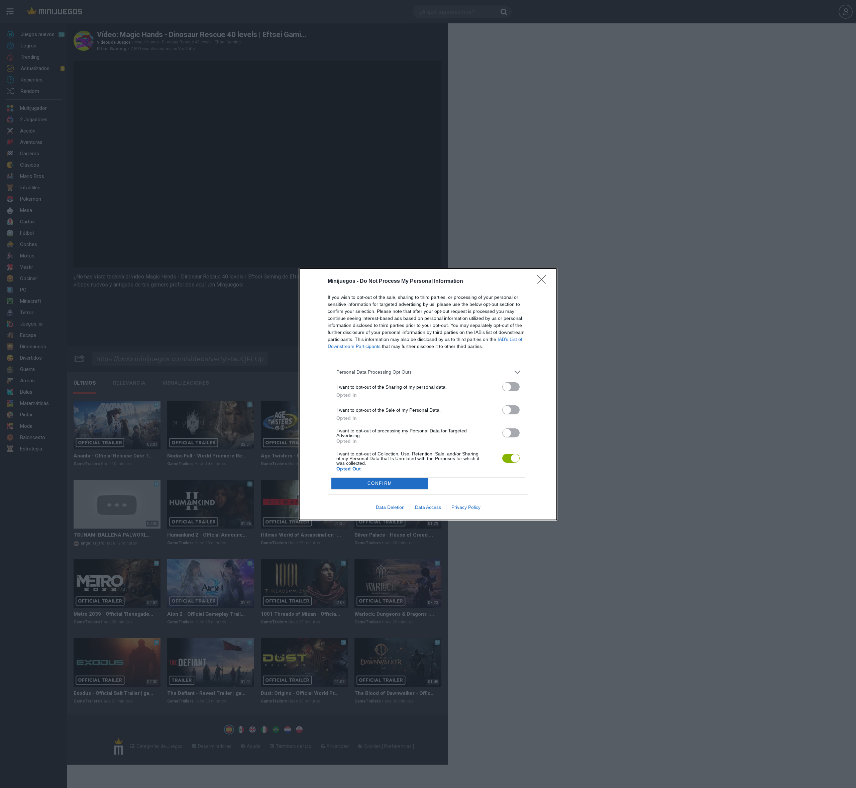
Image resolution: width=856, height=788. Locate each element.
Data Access (428, 507)
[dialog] (428, 394)
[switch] (511, 386)
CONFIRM (379, 483)
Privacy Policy (465, 507)
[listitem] (428, 372)
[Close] (543, 281)
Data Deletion (390, 507)
